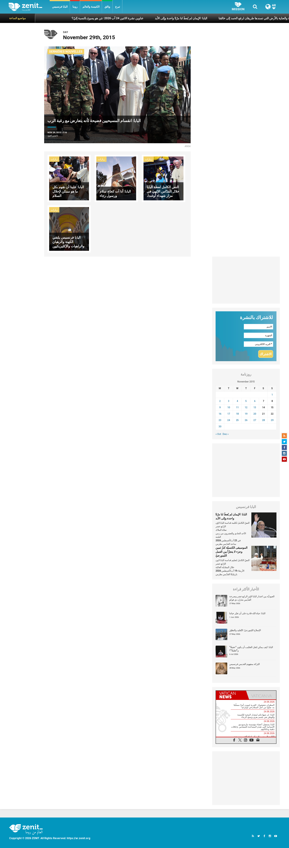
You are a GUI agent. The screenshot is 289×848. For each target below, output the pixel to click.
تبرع (117, 6)
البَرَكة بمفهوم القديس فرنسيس (244, 664)
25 (237, 420)
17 (228, 413)
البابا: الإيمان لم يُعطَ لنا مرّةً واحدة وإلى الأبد (141, 18)
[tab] (231, 695)
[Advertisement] (246, 280)
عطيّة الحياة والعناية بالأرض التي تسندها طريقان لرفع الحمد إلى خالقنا (221, 18)
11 (237, 407)
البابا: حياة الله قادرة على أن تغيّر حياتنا (247, 613)
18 (237, 413)
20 (254, 413)
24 (228, 420)
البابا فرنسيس (60, 6)
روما (75, 6)
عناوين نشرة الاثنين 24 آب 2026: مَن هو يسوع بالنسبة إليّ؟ (68, 18)
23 (220, 420)
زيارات (54, 159)
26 (246, 420)
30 (220, 426)
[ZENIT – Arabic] (29, 7)
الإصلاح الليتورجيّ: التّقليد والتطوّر (245, 630)
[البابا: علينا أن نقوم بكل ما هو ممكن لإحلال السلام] (69, 178)
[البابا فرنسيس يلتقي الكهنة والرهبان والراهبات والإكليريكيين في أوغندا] (69, 228)
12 (246, 407)
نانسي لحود (52, 135)
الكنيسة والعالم (91, 6)
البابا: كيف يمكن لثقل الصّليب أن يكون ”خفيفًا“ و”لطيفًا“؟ (251, 649)
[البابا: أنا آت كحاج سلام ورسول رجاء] (116, 178)
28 (263, 420)
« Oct (218, 434)
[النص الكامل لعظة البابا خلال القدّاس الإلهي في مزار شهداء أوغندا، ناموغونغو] (163, 178)
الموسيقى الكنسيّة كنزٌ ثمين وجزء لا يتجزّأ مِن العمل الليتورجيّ (232, 551)
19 (246, 413)
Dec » (226, 434)
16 (220, 413)
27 (254, 420)
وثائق (107, 6)
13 (254, 407)
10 (228, 407)
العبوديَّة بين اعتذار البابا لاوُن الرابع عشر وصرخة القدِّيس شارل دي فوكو (251, 598)
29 (272, 420)
